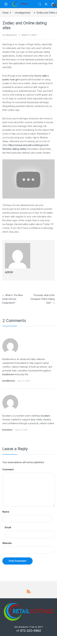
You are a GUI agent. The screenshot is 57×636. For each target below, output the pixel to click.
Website (7, 543)
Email (8, 527)
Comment (8, 469)
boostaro (45, 415)
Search (39, 4)
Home (5, 12)
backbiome (8, 374)
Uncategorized (22, 12)
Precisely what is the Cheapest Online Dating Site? (42, 299)
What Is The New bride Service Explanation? (12, 299)
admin (9, 272)
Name (5, 511)
